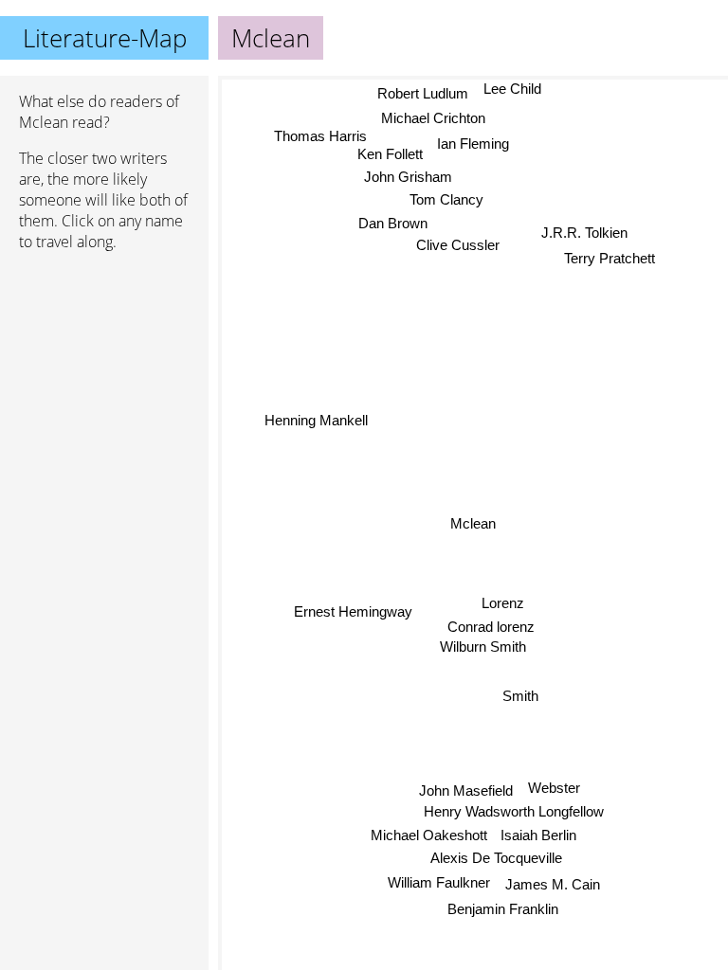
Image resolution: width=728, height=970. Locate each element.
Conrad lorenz (491, 627)
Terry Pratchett (609, 259)
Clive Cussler (458, 246)
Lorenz (503, 603)
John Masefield (466, 790)
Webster (553, 788)
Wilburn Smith (483, 646)
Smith (520, 696)
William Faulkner (439, 882)
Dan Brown (393, 224)
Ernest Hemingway (353, 611)
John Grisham (409, 179)
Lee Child (511, 89)
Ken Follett (391, 156)
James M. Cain (552, 884)
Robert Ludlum (421, 89)
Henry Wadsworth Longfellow (513, 811)
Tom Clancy (447, 201)
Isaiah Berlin (538, 835)
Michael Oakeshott (429, 835)
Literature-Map (105, 38)
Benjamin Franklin (502, 909)
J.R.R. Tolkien (584, 233)
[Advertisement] (104, 366)
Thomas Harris (323, 138)
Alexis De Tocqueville (496, 858)
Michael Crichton (433, 114)
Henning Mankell (316, 420)
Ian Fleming (474, 140)
